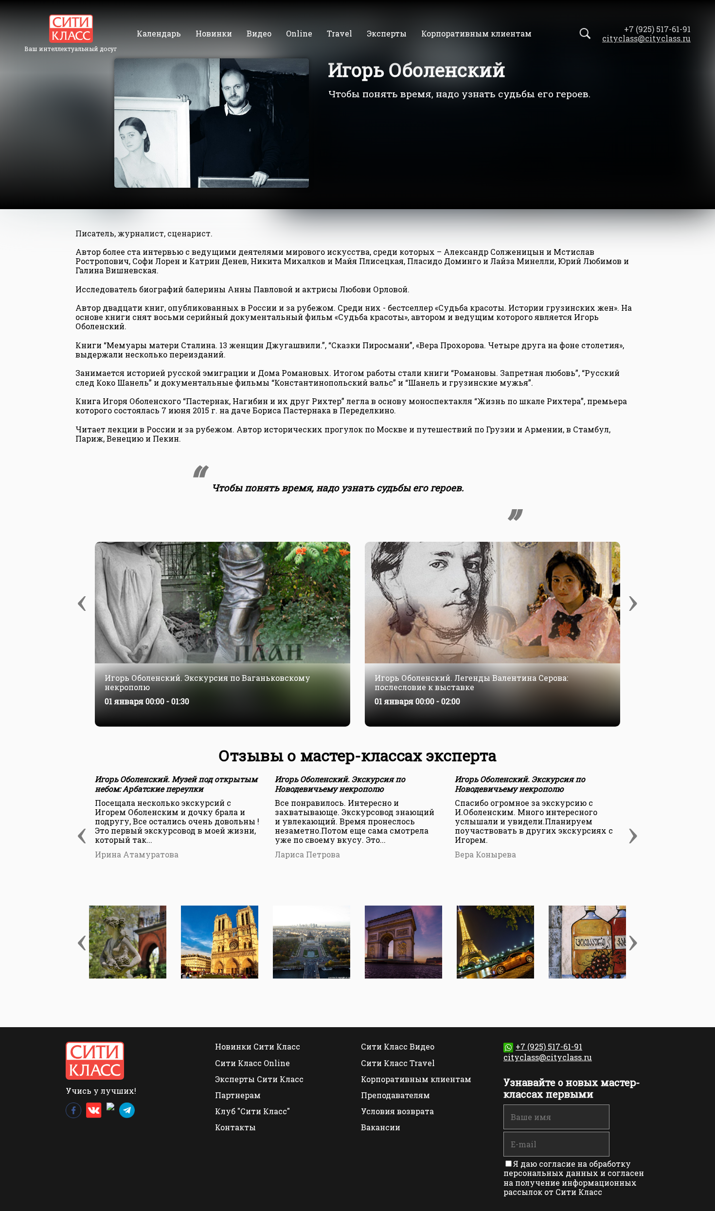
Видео (259, 33)
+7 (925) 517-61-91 (549, 1046)
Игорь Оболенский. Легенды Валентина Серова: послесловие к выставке (471, 682)
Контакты (235, 1127)
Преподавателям (395, 1095)
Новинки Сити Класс (257, 1046)
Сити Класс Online (252, 1063)
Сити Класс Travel (398, 1063)
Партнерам (238, 1095)
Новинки (214, 33)
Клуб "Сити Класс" (252, 1111)
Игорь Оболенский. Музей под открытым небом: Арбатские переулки (176, 783)
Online (299, 33)
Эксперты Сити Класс (259, 1079)
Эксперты (387, 33)
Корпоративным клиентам (476, 33)
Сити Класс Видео (397, 1046)
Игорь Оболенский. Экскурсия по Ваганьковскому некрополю (207, 682)
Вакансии (380, 1127)
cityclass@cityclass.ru (646, 38)
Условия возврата (397, 1111)
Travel (339, 33)
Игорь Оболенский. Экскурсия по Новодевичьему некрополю (340, 783)
